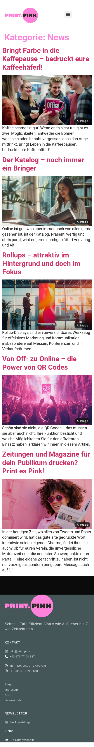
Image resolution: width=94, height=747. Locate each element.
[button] (68, 14)
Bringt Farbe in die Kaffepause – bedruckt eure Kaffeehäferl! (45, 58)
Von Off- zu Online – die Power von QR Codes (39, 363)
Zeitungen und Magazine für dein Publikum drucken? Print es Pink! (46, 462)
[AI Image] (47, 77)
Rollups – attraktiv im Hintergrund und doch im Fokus (41, 263)
